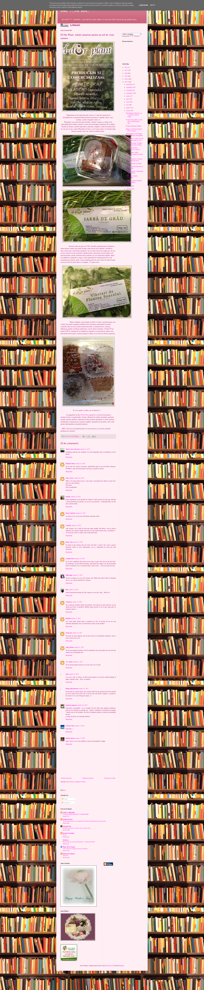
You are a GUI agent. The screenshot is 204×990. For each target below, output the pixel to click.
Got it (152, 5)
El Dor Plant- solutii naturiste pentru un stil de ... (134, 154)
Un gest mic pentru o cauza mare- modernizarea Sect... (134, 121)
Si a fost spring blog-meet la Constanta (134, 167)
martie (128, 111)
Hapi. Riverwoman (69, 847)
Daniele (68, 496)
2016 (126, 192)
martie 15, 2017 (78, 542)
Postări (65, 799)
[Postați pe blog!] (89, 436)
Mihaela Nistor (70, 463)
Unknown (69, 602)
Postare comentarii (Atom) (78, 782)
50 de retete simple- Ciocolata (132, 177)
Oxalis (65, 835)
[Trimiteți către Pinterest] (95, 436)
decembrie (129, 84)
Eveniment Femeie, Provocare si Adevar (133, 148)
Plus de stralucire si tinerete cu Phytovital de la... (134, 160)
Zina (67, 674)
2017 (126, 82)
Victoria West (70, 726)
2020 (126, 73)
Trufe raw (65, 855)
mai (127, 105)
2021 (126, 70)
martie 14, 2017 (85, 449)
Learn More (143, 5)
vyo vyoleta (69, 662)
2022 (126, 67)
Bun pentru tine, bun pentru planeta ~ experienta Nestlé (79, 842)
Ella (67, 589)
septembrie (129, 93)
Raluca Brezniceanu (72, 688)
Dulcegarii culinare (69, 854)
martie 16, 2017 (74, 674)
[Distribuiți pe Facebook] (93, 436)
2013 (126, 201)
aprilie (128, 108)
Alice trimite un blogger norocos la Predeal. (75, 849)
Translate (136, 36)
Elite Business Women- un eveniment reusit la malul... (134, 115)
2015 (126, 195)
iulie (127, 99)
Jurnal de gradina (68, 833)
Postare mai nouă (66, 778)
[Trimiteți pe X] (91, 436)
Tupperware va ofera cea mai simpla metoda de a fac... (134, 139)
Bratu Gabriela (70, 513)
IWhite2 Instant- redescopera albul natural (134, 172)
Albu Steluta (70, 647)
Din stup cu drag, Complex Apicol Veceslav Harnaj (134, 144)
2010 (126, 210)
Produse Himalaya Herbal (133, 126)
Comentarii (66, 803)
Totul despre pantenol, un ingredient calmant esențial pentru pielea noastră (84, 821)
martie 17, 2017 (80, 726)
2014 (126, 198)
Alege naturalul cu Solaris (134, 163)
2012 (126, 204)
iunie (128, 102)
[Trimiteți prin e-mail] (87, 436)
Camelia (68, 525)
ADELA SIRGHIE (69, 812)
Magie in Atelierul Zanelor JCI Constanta (134, 130)
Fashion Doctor (68, 819)
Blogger (121, 965)
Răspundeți (69, 457)
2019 (126, 76)
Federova (66, 840)
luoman (109, 965)
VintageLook (67, 826)
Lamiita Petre (70, 558)
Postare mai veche (109, 778)
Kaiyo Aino (69, 542)
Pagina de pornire (88, 778)
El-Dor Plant (85, 415)
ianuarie (129, 189)
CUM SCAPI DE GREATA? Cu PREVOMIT (76, 814)
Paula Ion (69, 633)
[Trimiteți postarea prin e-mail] (83, 436)
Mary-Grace (70, 478)
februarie (129, 186)
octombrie (129, 90)
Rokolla (68, 618)
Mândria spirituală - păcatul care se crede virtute (76, 828)
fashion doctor (70, 738)
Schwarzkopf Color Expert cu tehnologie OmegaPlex (134, 134)
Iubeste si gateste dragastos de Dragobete (134, 181)
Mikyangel (69, 575)
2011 (126, 207)
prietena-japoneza (71, 705)
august (128, 96)
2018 (126, 79)
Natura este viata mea (73, 449)
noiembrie (129, 87)
